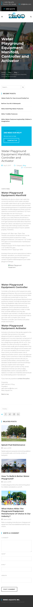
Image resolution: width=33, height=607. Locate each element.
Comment (4, 537)
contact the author (24, 378)
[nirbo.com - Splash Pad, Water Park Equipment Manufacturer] (16, 16)
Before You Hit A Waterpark (11, 103)
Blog (9, 72)
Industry (4, 408)
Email (3, 564)
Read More (10, 439)
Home (3, 72)
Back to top (5, 394)
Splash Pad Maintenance (13, 445)
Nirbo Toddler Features (9, 114)
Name (3, 554)
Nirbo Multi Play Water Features (12, 109)
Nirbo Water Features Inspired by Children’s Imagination (16, 120)
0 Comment (28, 167)
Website (4, 575)
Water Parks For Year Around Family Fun (15, 98)
